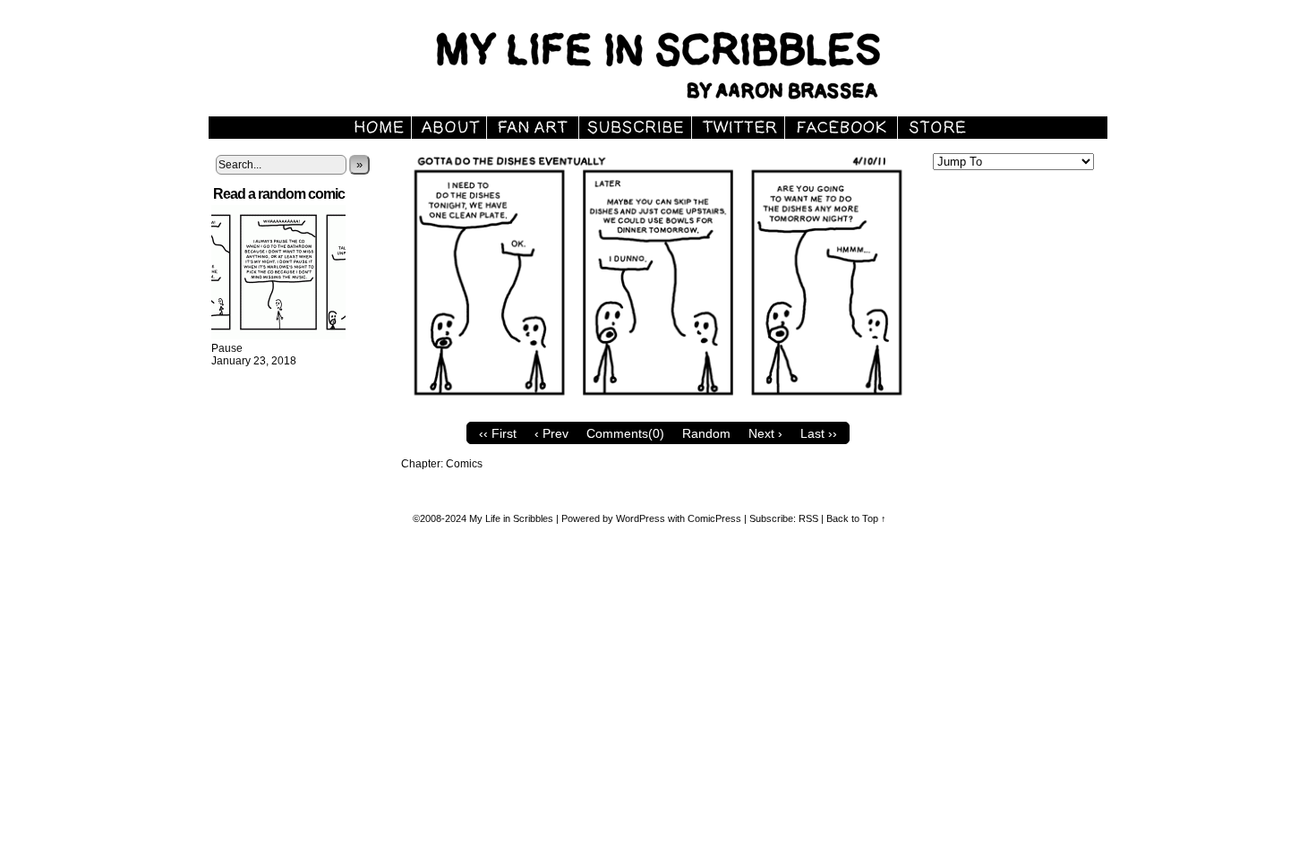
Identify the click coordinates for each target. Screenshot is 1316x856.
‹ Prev (551, 433)
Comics (464, 464)
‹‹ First (498, 433)
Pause (227, 348)
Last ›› (818, 433)
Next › (765, 433)
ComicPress (714, 518)
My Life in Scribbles (679, 62)
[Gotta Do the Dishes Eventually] (658, 409)
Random (706, 433)
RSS (808, 518)
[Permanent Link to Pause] (278, 336)
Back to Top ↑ (856, 518)
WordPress (640, 518)
